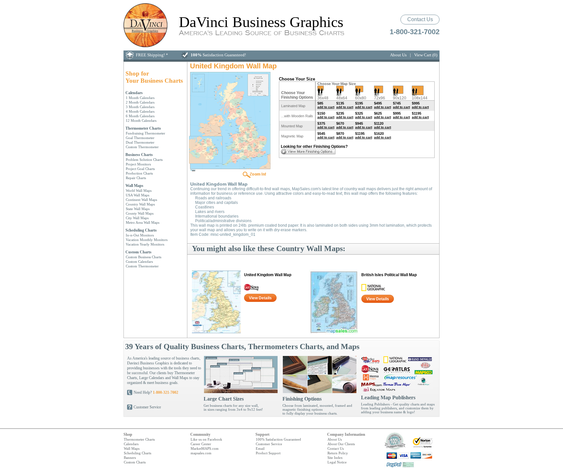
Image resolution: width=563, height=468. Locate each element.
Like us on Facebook (206, 439)
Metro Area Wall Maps (142, 222)
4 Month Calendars (140, 111)
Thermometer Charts (143, 128)
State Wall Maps (138, 209)
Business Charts (139, 154)
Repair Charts (136, 178)
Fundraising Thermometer (145, 133)
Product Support (268, 453)
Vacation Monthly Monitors (146, 240)
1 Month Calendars (140, 98)
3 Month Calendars (140, 107)
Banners (130, 458)
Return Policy (337, 453)
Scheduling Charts (141, 230)
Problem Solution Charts (144, 160)
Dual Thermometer (140, 142)
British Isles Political (389, 275)
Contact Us (420, 19)
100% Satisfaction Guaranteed (278, 439)
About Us (398, 54)
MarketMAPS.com (205, 448)
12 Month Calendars (141, 120)
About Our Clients (341, 444)
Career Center (201, 444)
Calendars (134, 93)
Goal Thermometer (140, 138)
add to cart (325, 107)
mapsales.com (201, 453)
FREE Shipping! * (152, 54)
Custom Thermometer (142, 147)
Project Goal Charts (140, 169)
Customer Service (147, 407)
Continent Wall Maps (141, 200)
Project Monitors (138, 164)
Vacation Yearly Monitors (145, 244)
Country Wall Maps (140, 204)
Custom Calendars (139, 261)
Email (260, 448)
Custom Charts (138, 252)
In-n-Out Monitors (140, 235)
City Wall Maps (137, 218)
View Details (260, 298)
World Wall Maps (139, 190)
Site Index (335, 458)
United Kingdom (267, 275)
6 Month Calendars (140, 116)
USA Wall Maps (137, 195)
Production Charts (139, 173)
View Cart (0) (425, 54)
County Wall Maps (139, 213)
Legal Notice (337, 462)
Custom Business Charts (143, 257)
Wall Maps (134, 185)
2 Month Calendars (140, 102)
